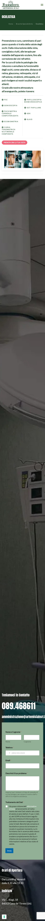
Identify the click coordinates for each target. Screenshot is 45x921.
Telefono (10, 747)
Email (8, 760)
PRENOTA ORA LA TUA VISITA (14, 143)
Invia (9, 850)
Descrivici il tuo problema (16, 773)
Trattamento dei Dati (15, 802)
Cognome (27, 742)
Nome (8, 742)
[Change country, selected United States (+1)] (8, 753)
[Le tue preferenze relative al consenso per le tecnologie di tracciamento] (4, 916)
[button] (42, 5)
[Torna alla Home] (11, 5)
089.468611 (19, 706)
